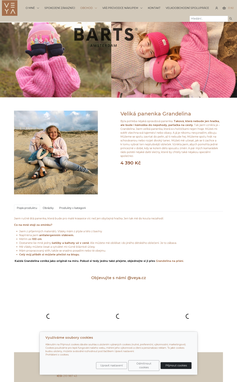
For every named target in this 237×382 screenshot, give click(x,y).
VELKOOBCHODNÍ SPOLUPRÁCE (187, 8)
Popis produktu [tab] (27, 208)
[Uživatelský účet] (216, 8)
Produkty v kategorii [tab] (72, 208)
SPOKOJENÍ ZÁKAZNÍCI (59, 8)
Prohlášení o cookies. (57, 354)
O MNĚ (30, 8)
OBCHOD (86, 8)
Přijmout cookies (176, 365)
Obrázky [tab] (48, 208)
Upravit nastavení (111, 365)
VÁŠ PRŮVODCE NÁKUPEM (120, 8)
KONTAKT (154, 8)
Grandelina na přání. (170, 261)
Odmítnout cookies (143, 365)
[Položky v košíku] (224, 8)
